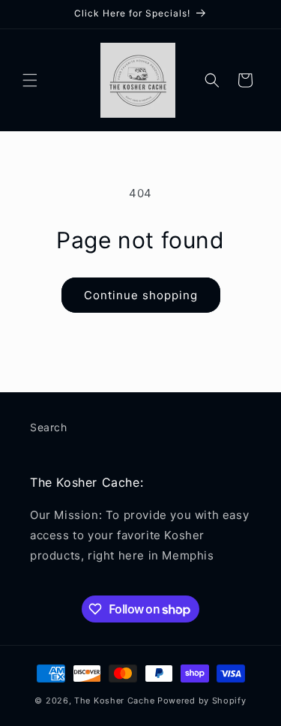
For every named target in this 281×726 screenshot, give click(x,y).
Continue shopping (141, 295)
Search (48, 427)
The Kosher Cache (114, 700)
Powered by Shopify (202, 700)
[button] (29, 80)
